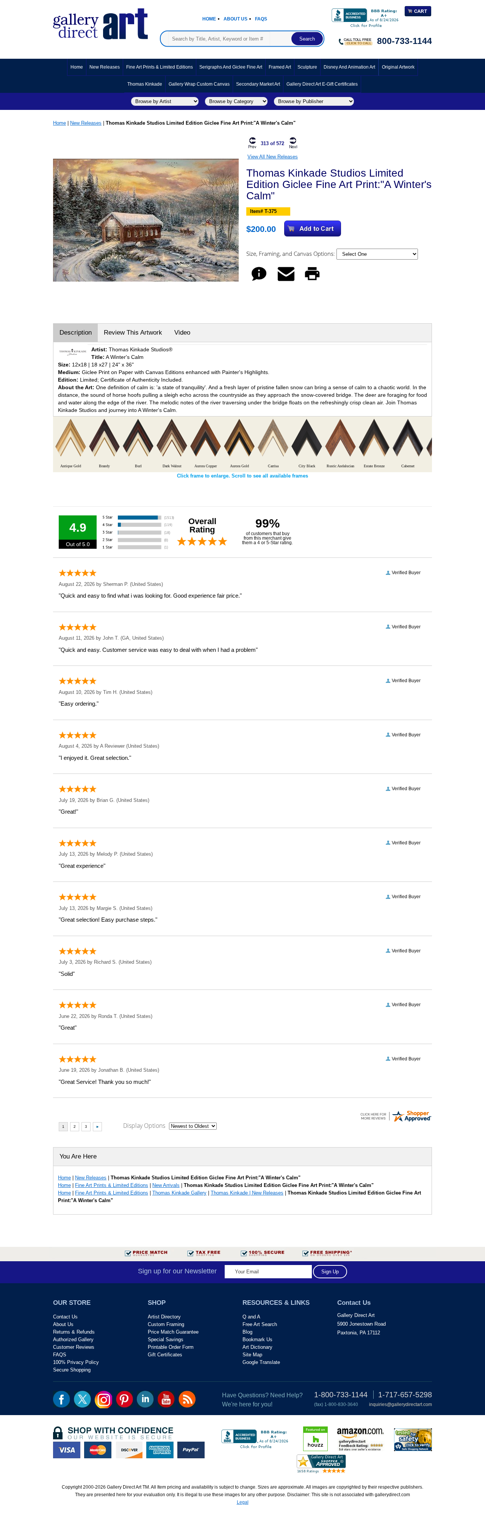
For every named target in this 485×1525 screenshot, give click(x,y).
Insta (103, 1399)
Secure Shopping (72, 1370)
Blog (247, 1332)
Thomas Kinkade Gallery (179, 1193)
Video (182, 332)
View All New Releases (272, 157)
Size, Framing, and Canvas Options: (291, 253)
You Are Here (78, 1156)
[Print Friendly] (312, 280)
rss (187, 1399)
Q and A (251, 1317)
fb (61, 1399)
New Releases (104, 67)
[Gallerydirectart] (100, 21)
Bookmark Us (257, 1339)
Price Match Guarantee (173, 1332)
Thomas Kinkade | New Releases (247, 1193)
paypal (191, 1450)
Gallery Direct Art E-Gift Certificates (322, 84)
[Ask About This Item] (259, 280)
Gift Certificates (165, 1354)
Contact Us (65, 1317)
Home (209, 19)
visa (66, 1450)
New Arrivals (166, 1185)
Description (75, 332)
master (97, 1450)
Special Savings (165, 1339)
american (160, 1450)
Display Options (144, 1125)
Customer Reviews (73, 1347)
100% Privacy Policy (76, 1362)
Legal (243, 1502)
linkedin (145, 1399)
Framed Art (280, 67)
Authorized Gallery (73, 1339)
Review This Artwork (133, 332)
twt (82, 1399)
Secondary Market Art (258, 84)
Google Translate (261, 1362)
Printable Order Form (171, 1347)
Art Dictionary (257, 1347)
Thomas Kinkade (144, 84)
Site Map (252, 1354)
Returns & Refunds (74, 1332)
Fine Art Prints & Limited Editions (159, 67)
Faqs (261, 19)
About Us (235, 19)
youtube (166, 1399)
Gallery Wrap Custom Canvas (199, 84)
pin (124, 1399)
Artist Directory (164, 1317)
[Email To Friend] (286, 280)
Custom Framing (166, 1324)
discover (128, 1450)
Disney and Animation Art (349, 67)
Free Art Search (259, 1324)
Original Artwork (398, 67)
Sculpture (307, 67)
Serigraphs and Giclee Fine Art (230, 67)
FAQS (59, 1354)
